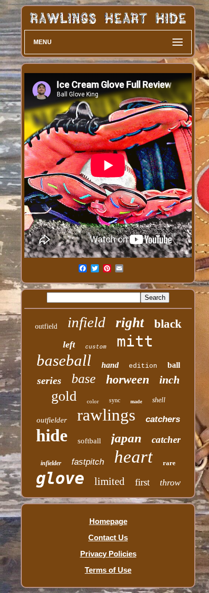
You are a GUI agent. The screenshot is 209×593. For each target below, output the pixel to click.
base (84, 378)
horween (127, 379)
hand (110, 365)
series (49, 380)
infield (86, 322)
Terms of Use (108, 570)
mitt (135, 341)
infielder (51, 463)
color (93, 401)
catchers (163, 419)
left (69, 344)
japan (126, 438)
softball (89, 441)
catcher (166, 439)
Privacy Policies (108, 553)
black (168, 324)
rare (169, 463)
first (142, 482)
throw (170, 482)
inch (169, 379)
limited (109, 481)
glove (60, 478)
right (130, 322)
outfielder (52, 420)
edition (143, 366)
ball (173, 365)
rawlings (106, 415)
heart (133, 457)
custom (96, 347)
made (136, 401)
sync (114, 400)
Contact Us (108, 537)
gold (64, 396)
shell (158, 400)
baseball (64, 360)
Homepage (108, 521)
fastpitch (88, 462)
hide (51, 435)
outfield (46, 326)
